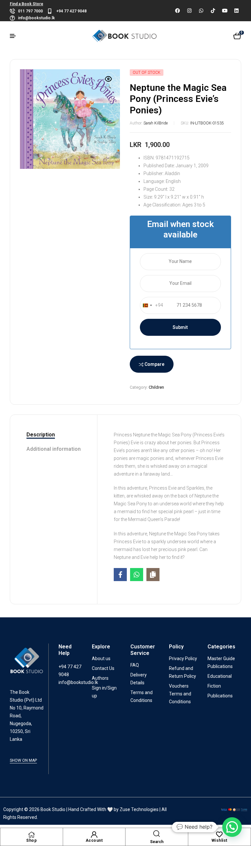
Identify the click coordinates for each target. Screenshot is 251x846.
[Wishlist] (219, 834)
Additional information (53, 449)
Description (40, 434)
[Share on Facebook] (120, 574)
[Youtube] (224, 11)
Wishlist (219, 840)
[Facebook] (177, 11)
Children (156, 387)
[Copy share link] (152, 574)
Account (94, 840)
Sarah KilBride (155, 123)
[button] (108, 83)
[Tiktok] (213, 11)
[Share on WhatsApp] (136, 574)
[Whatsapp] (201, 11)
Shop (31, 840)
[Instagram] (189, 11)
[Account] (94, 834)
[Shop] (31, 834)
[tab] (53, 435)
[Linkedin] (236, 11)
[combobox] (151, 305)
